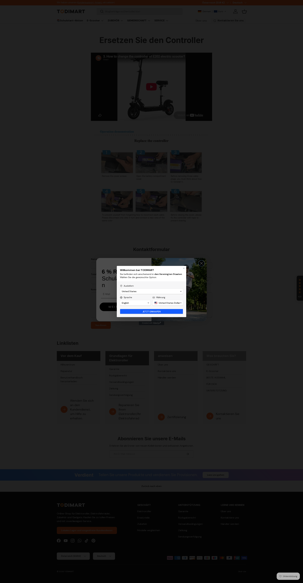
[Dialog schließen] (184, 268)
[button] (151, 291)
